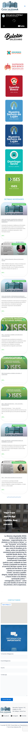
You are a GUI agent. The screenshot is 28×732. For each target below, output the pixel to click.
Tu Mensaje (4, 674)
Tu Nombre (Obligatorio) (7, 654)
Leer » (3, 235)
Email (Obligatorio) (5, 661)
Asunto (3, 667)
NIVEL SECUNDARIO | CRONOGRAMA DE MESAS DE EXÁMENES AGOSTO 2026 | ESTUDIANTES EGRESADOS (14, 297)
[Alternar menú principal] (24, 6)
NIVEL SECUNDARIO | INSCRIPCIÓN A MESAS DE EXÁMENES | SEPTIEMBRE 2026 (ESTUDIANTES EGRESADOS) (12, 220)
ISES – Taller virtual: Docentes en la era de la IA (12, 477)
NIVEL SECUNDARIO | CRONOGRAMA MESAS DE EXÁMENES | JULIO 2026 (12, 441)
